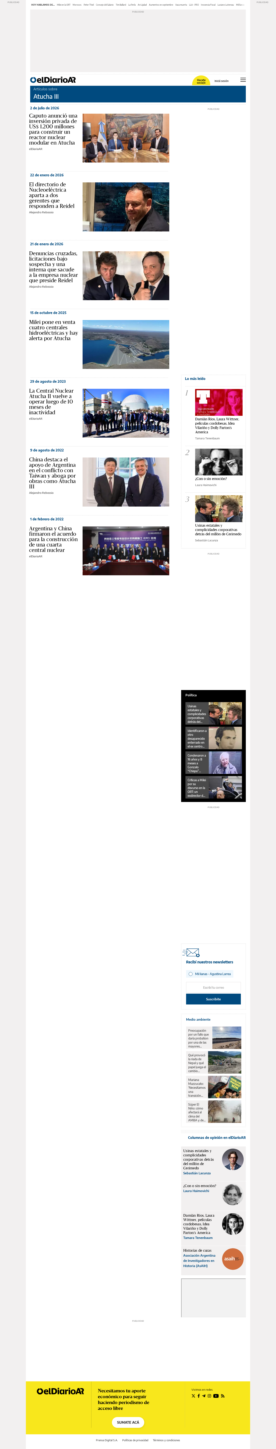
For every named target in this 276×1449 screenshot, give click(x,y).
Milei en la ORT (64, 4)
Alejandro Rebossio (41, 212)
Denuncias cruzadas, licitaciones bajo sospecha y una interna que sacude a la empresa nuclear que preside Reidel (53, 267)
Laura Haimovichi (205, 485)
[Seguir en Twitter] (193, 1396)
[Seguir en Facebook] (199, 1396)
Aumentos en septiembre (161, 4)
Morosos (77, 4)
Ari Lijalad (142, 4)
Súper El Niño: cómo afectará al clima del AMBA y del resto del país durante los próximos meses (196, 1112)
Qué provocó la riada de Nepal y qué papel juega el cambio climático (197, 1063)
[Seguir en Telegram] (203, 1396)
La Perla (132, 4)
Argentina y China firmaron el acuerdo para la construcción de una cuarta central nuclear (53, 539)
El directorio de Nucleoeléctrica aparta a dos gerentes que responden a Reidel (51, 195)
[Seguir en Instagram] (209, 1396)
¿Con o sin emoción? (211, 478)
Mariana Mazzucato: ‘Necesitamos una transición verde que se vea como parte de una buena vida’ (196, 1087)
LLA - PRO (194, 4)
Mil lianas (240, 4)
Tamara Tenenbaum (207, 438)
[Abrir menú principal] (243, 80)
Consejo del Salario (105, 4)
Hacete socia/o (201, 81)
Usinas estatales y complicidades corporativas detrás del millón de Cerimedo (218, 529)
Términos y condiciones (166, 1440)
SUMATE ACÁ (128, 1422)
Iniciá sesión (222, 81)
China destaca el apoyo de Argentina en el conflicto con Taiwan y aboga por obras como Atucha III (52, 473)
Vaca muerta (181, 4)
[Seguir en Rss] (222, 1396)
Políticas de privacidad (135, 1440)
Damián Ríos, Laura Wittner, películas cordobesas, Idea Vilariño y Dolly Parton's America (217, 425)
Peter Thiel (89, 4)
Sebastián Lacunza (206, 540)
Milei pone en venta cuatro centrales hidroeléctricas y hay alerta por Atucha (53, 330)
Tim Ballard (121, 4)
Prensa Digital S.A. (107, 1440)
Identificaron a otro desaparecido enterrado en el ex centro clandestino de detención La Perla (197, 738)
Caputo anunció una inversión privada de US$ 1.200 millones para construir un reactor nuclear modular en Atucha (53, 129)
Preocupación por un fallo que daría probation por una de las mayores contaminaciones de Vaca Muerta (199, 1038)
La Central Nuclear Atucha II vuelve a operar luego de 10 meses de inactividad (51, 401)
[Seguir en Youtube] (216, 1396)
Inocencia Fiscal (208, 4)
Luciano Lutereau (226, 4)
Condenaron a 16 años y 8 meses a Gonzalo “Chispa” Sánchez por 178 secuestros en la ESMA (197, 763)
